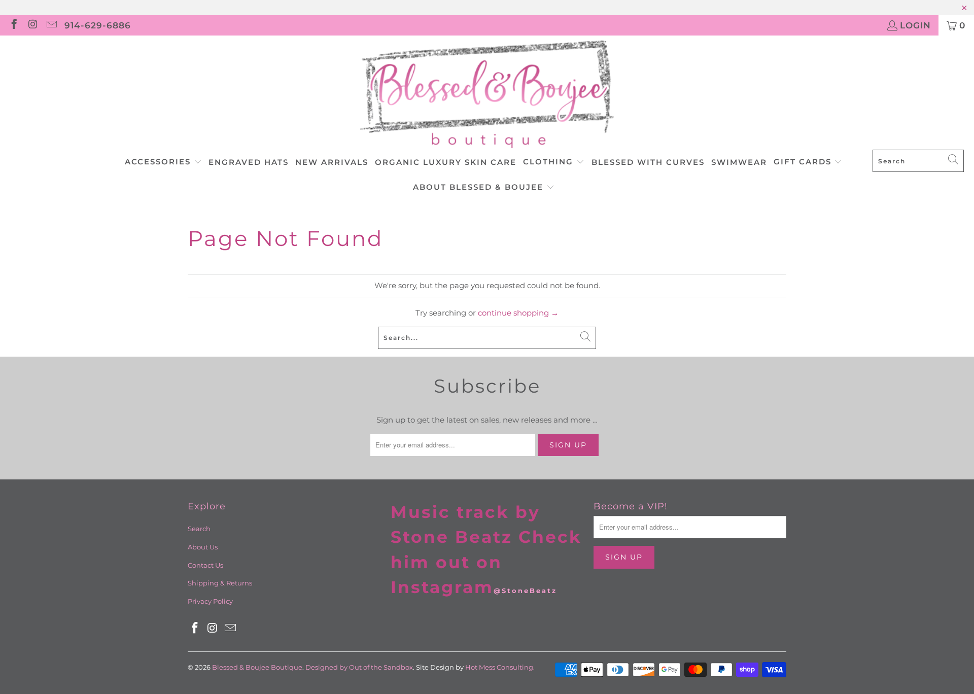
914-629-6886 (97, 25)
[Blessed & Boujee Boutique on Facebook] (13, 25)
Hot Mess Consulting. (500, 667)
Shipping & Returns (220, 583)
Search (199, 529)
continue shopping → (518, 313)
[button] (163, 162)
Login (915, 25)
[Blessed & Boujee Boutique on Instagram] (32, 25)
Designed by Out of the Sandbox (359, 667)
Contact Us (205, 565)
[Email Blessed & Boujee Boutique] (51, 25)
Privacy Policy (210, 601)
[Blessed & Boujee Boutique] (487, 95)
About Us (203, 547)
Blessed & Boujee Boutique (257, 667)
